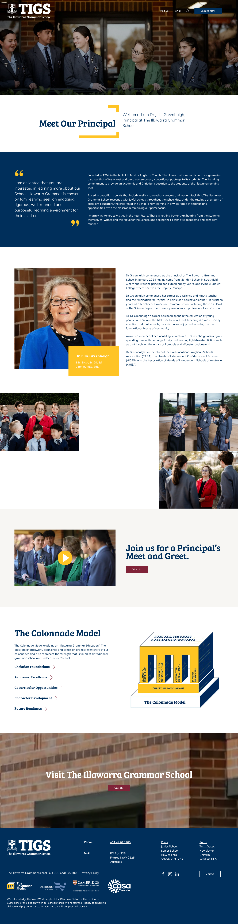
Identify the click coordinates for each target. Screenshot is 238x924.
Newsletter (206, 850)
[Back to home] (29, 10)
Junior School (169, 846)
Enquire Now (208, 10)
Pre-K (164, 842)
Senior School (169, 850)
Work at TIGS (208, 859)
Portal (177, 10)
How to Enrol (169, 854)
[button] (229, 10)
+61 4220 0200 (120, 842)
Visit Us (164, 10)
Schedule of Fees (172, 859)
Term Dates (207, 846)
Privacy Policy (90, 873)
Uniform (204, 854)
